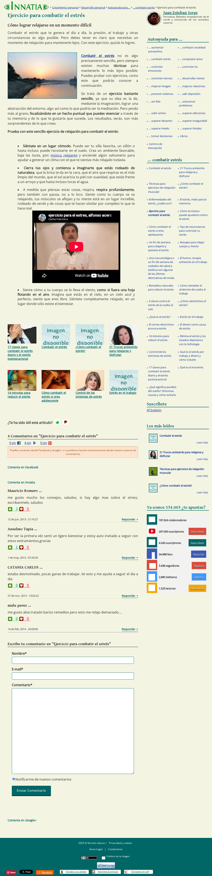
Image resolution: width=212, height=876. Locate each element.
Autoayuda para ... (119, 7)
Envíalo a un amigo (76, 871)
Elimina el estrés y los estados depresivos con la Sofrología (192, 340)
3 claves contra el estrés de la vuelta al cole (160, 305)
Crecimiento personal (65, 7)
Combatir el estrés (97, 55)
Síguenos (199, 565)
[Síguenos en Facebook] (152, 553)
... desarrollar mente (192, 78)
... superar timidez (191, 128)
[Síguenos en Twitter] (152, 576)
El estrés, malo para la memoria (192, 201)
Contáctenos (115, 849)
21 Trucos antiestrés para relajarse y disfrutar (123, 351)
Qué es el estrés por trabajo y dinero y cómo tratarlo (191, 355)
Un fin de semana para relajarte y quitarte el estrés (159, 246)
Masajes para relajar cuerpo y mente (191, 244)
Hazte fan (198, 554)
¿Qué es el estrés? (160, 317)
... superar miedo (159, 128)
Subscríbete (197, 531)
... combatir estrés (144, 7)
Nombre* (19, 653)
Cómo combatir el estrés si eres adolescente (54, 396)
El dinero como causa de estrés (192, 326)
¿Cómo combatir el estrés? (88, 349)
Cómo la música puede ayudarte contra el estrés (193, 215)
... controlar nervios (160, 78)
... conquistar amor (191, 59)
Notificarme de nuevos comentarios (43, 779)
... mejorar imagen (160, 86)
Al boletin (154, 410)
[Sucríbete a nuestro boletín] (152, 542)
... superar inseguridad (193, 121)
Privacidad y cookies (120, 843)
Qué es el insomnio (191, 367)
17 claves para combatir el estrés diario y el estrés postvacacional (20, 353)
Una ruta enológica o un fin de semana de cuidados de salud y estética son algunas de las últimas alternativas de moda (161, 268)
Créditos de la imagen (118, 856)
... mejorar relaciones (192, 86)
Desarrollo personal (93, 7)
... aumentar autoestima (156, 49)
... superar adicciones (192, 113)
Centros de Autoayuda (155, 146)
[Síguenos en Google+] (152, 565)
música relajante (64, 155)
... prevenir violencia (161, 94)
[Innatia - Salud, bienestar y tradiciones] (26, 5)
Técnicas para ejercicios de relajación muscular (161, 187)
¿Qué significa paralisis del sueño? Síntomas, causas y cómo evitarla (162, 391)
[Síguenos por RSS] (152, 588)
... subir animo (157, 113)
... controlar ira (189, 67)
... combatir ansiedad (192, 47)
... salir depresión (190, 94)
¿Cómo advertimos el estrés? (192, 303)
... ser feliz (154, 101)
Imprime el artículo (108, 871)
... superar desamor (160, 121)
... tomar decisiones (160, 136)
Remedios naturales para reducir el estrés (161, 287)
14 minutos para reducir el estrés (19, 395)
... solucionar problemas (187, 103)
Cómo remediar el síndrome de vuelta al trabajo (192, 289)
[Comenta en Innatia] (152, 519)
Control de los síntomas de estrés (89, 395)
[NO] (65, 422)
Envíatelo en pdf (140, 871)
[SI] (57, 422)
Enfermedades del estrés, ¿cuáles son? (160, 201)
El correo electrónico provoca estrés (161, 326)
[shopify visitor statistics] (106, 864)
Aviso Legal (95, 849)
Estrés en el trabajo (122, 393)
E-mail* (17, 669)
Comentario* (22, 685)
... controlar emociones (155, 68)
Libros (184, 136)
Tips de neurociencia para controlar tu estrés (192, 230)
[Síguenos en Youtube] (152, 531)
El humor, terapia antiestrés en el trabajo (193, 260)
